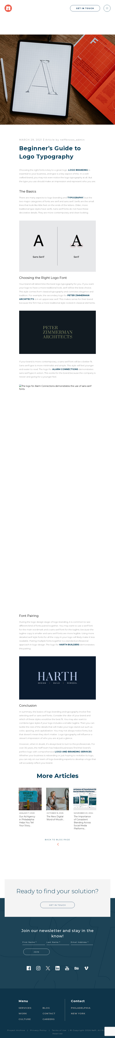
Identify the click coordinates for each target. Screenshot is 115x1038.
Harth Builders (69, 644)
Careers (49, 1019)
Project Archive (16, 1030)
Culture (25, 1019)
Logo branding (78, 170)
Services (25, 1007)
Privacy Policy (38, 1030)
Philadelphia (80, 1007)
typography (75, 197)
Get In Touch (85, 8)
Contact (49, 1013)
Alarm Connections (65, 369)
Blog (46, 1007)
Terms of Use (59, 1030)
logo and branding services (73, 751)
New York (78, 1013)
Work (23, 1013)
